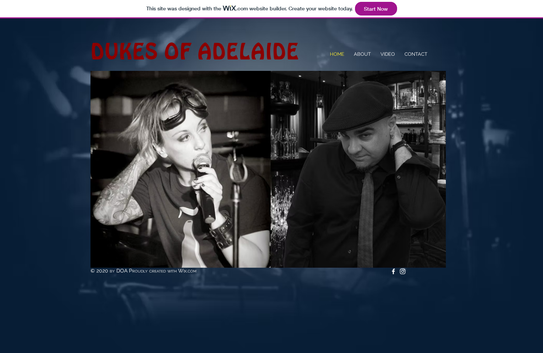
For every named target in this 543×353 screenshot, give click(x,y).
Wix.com (187, 271)
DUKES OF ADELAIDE (194, 51)
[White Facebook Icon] (393, 271)
